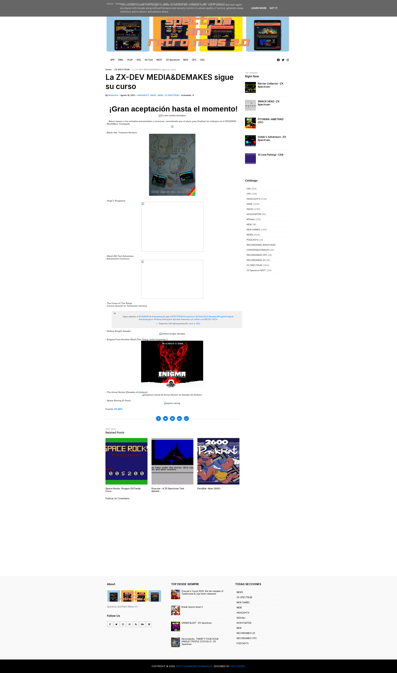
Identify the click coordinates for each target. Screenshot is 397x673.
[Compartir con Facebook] (158, 418)
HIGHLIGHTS (195, 4)
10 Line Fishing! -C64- (271, 154)
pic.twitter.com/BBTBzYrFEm (204, 319)
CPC (249, 194)
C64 (249, 188)
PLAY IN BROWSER (179, 4)
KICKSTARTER (254, 214)
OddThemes (237, 666)
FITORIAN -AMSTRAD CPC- (270, 121)
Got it (274, 8)
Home (108, 69)
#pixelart (177, 319)
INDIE (166, 4)
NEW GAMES (253, 229)
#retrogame (167, 319)
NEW (249, 224)
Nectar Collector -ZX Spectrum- (270, 85)
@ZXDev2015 (202, 316)
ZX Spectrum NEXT (256, 270)
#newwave (185, 319)
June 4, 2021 (194, 323)
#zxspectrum (189, 316)
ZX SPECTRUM (121, 69)
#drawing (213, 316)
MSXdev (251, 219)
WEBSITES (120, 4)
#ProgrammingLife (225, 316)
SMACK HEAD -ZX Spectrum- (269, 103)
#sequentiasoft (158, 316)
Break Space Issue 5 (192, 607)
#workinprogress (146, 319)
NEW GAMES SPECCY (151, 4)
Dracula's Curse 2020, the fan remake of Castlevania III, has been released (202, 592)
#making (158, 319)
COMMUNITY (133, 4)
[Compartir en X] (165, 418)
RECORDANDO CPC (257, 255)
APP (205, 4)
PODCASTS (252, 240)
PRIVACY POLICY (217, 4)
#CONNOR (144, 316)
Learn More (258, 8)
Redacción (113, 95)
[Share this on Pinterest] (172, 418)
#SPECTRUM (176, 316)
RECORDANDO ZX (256, 260)
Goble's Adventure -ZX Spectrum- (272, 138)
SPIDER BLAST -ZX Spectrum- (197, 623)
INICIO (153, 95)
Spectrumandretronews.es (194, 666)
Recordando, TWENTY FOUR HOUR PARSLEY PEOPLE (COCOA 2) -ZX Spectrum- (200, 641)
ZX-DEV (118, 409)
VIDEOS (110, 4)
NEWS (161, 95)
